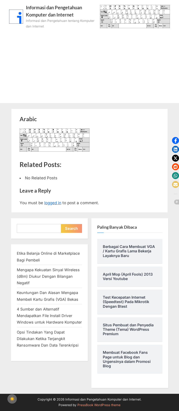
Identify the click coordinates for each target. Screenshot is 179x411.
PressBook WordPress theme (98, 405)
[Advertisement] (89, 64)
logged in (52, 202)
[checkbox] (12, 399)
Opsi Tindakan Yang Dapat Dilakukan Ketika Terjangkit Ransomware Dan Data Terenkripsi (48, 339)
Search (71, 228)
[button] (175, 140)
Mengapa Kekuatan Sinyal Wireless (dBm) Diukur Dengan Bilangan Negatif (48, 276)
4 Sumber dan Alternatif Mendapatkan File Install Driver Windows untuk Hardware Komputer (49, 316)
